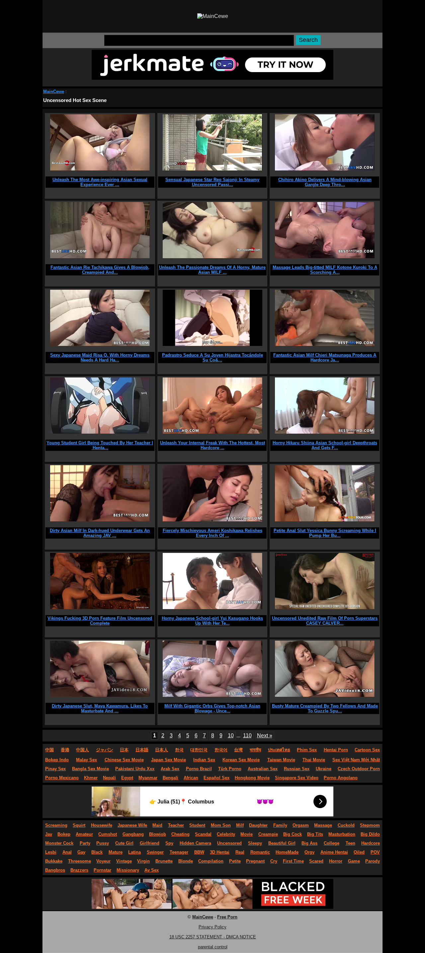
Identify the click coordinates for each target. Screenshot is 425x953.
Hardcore (370, 843)
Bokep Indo (57, 759)
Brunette (164, 861)
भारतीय (255, 749)
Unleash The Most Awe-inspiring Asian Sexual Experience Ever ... (99, 182)
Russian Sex (296, 768)
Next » (264, 735)
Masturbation (341, 834)
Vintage (124, 861)
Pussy (102, 843)
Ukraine (323, 768)
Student (197, 825)
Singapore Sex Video (296, 777)
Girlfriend (149, 843)
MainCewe (53, 91)
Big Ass (309, 843)
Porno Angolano (341, 777)
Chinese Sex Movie (124, 759)
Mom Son (221, 825)
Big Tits (315, 834)
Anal (67, 852)
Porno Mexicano (62, 777)
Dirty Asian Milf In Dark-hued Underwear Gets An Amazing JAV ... (100, 533)
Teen (350, 843)
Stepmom (370, 825)
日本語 (141, 749)
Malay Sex (86, 759)
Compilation (210, 861)
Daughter (258, 825)
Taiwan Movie (281, 759)
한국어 (220, 749)
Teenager (179, 852)
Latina (134, 852)
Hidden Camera (195, 843)
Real (239, 852)
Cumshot (107, 834)
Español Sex (216, 777)
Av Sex (151, 870)
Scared (316, 861)
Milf (240, 825)
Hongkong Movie (252, 777)
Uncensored (229, 843)
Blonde (185, 861)
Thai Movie (313, 759)
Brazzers (79, 870)
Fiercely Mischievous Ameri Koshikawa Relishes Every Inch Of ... (212, 533)
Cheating (180, 834)
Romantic (260, 852)
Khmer (91, 777)
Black (97, 852)
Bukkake (53, 861)
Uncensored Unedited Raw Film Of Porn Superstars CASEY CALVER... (325, 621)
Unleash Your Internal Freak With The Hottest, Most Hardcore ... (212, 445)
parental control (212, 946)
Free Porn (227, 916)
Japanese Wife (132, 825)
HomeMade (287, 852)
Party (85, 843)
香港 (65, 749)
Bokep (63, 834)
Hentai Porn (336, 749)
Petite (235, 861)
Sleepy (255, 843)
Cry (273, 861)
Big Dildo (370, 834)
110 (247, 735)
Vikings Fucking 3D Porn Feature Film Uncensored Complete (99, 621)
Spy (169, 843)
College (331, 843)
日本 (124, 749)
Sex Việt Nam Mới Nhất (356, 759)
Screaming (56, 825)
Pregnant (255, 861)
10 (231, 735)
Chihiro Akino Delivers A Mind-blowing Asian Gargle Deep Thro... (325, 182)
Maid (157, 825)
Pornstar (102, 870)
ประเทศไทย (279, 749)
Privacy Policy (212, 926)
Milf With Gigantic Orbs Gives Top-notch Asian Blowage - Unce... (212, 708)
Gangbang (133, 834)
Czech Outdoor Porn (359, 768)
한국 (179, 749)
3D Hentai (219, 852)
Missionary (128, 870)
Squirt (79, 825)
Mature (116, 852)
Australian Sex (263, 768)
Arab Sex (170, 768)
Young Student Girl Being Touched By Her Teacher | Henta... (99, 445)
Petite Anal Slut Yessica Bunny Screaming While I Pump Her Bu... (325, 533)
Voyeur (103, 861)
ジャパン (104, 749)
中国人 (82, 749)
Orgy (309, 852)
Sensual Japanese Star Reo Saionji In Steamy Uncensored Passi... (212, 182)
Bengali (170, 777)
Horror (335, 861)
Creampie (268, 834)
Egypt (127, 777)
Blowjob (157, 834)
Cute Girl (124, 843)
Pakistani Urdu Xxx (134, 768)
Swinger (155, 852)
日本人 (161, 749)
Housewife (101, 825)
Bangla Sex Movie (90, 768)
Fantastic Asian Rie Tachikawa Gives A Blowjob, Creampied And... (99, 270)
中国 (49, 749)
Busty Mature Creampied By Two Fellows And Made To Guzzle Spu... (325, 708)
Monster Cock (59, 843)
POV (375, 852)
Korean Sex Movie (241, 759)
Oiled (359, 852)
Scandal (203, 834)
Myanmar (147, 777)
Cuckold (346, 825)
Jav (48, 834)
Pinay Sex (55, 768)
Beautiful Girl (282, 843)
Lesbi (50, 852)
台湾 (238, 749)
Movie (246, 834)
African (191, 777)
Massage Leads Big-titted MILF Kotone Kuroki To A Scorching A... (325, 270)
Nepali (109, 777)
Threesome (79, 861)
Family (280, 825)
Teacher (176, 825)
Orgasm (301, 825)
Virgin (143, 861)
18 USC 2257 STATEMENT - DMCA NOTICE (212, 936)
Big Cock (292, 834)
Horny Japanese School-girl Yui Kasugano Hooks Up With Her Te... (212, 621)
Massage (323, 825)
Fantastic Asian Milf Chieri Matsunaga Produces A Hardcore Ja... (324, 358)
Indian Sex (204, 759)
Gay (81, 852)
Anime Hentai (334, 852)
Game (354, 861)
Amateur (84, 834)
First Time (293, 861)
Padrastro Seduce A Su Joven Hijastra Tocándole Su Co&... (212, 358)
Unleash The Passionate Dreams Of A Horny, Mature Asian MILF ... (212, 270)
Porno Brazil (199, 768)
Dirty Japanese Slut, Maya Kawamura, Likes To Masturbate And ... (100, 708)
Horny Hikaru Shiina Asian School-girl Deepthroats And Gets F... (325, 445)
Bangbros (55, 870)
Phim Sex (307, 749)
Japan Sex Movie (168, 759)
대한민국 (199, 749)
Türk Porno (229, 768)
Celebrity (226, 834)
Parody (372, 861)
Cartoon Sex (367, 749)
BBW (199, 852)
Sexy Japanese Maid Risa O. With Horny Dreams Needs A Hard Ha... (99, 358)
